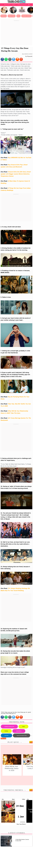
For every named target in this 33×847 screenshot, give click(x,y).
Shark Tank (11, 16)
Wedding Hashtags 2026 (9, 726)
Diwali (23, 726)
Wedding (3, 16)
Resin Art (7, 4)
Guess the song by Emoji (21, 735)
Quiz (14, 4)
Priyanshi (29, 56)
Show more (3, 738)
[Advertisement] (16, 33)
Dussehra (6, 735)
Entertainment (22, 4)
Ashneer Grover (26, 16)
